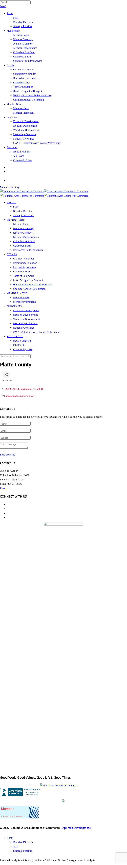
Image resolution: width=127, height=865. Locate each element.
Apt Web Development (77, 828)
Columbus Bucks (22, 56)
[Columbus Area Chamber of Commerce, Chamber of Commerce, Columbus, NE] (20, 792)
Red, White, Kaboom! (24, 78)
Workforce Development (26, 130)
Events (10, 65)
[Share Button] (6, 374)
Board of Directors (23, 22)
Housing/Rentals (22, 151)
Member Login (21, 35)
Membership (13, 30)
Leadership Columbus (24, 134)
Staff (15, 17)
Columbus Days (21, 82)
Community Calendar (24, 73)
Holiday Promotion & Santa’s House (32, 95)
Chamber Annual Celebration (28, 99)
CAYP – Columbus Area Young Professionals (37, 143)
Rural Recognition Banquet (27, 91)
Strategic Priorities (22, 26)
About (10, 13)
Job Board (18, 155)
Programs (12, 117)
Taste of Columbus (23, 86)
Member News (14, 104)
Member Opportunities (25, 48)
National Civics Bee (23, 138)
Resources (12, 147)
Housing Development (25, 125)
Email (3, 488)
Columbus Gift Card (24, 52)
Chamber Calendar (23, 69)
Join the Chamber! (22, 43)
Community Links (22, 160)
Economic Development (26, 121)
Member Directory (23, 39)
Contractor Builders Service (27, 60)
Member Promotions (24, 112)
